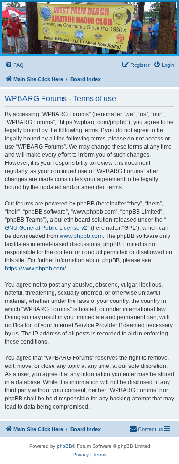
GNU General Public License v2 (46, 228)
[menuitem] (14, 65)
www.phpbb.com (81, 236)
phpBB (64, 446)
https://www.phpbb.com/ (35, 268)
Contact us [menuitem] (150, 429)
